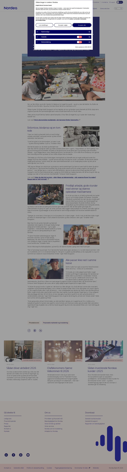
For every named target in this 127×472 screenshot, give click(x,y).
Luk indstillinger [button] (43, 25)
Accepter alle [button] (82, 25)
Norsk (41, 5)
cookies (71, 19)
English (38, 5)
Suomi (50, 5)
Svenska (45, 5)
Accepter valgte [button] (62, 25)
